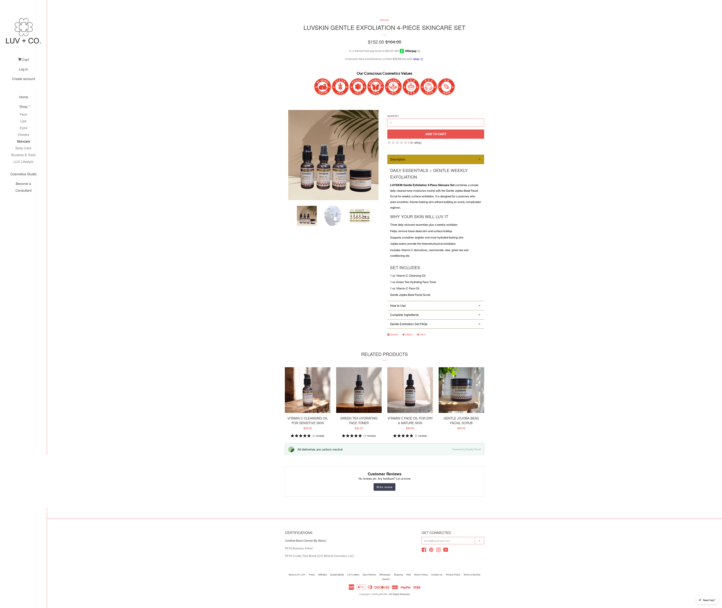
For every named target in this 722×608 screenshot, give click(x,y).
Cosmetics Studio (23, 173)
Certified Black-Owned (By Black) (305, 540)
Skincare (23, 141)
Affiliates (322, 574)
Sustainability (337, 574)
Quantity (393, 116)
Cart (25, 59)
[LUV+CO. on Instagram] (438, 550)
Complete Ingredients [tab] (404, 315)
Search (386, 579)
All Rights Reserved (399, 594)
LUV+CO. (383, 594)
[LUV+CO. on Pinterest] (431, 550)
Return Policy (421, 574)
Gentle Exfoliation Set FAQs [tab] (408, 324)
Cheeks (23, 134)
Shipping (398, 574)
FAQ (408, 574)
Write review (384, 487)
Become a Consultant (23, 187)
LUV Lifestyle (23, 161)
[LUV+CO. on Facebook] (424, 550)
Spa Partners (369, 574)
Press (312, 574)
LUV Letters (353, 574)
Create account (23, 78)
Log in (23, 69)
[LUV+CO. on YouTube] (445, 550)
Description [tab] (397, 159)
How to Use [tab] (398, 305)
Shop (23, 106)
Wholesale (384, 574)
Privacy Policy (453, 574)
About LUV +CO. (297, 574)
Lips (23, 120)
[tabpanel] (435, 232)
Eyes (23, 127)
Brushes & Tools (23, 154)
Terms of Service (471, 574)
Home (23, 96)
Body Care (23, 147)
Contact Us (436, 574)
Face (23, 114)
